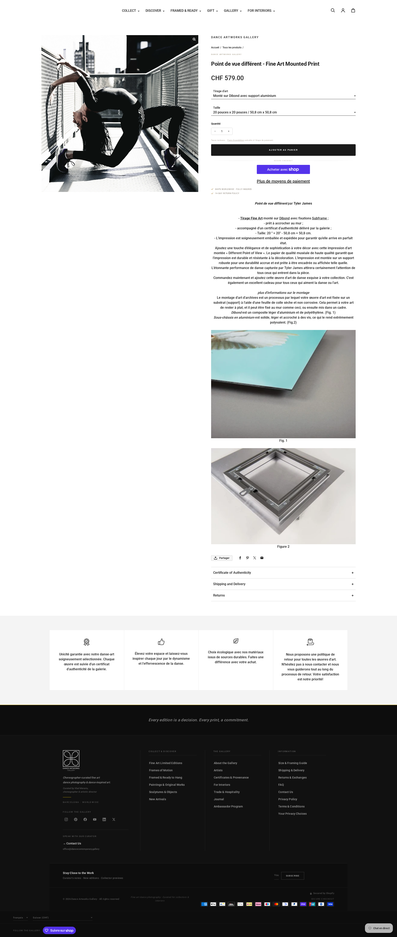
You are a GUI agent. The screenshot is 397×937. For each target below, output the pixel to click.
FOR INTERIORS (260, 11)
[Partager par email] (261, 558)
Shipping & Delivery (291, 770)
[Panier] (353, 10)
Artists (218, 770)
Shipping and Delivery (229, 584)
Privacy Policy (287, 799)
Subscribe (293, 876)
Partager (224, 558)
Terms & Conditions (291, 806)
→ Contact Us (72, 843)
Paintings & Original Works (167, 784)
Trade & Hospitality (227, 792)
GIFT (211, 11)
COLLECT (129, 11)
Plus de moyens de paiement (283, 181)
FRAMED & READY (184, 11)
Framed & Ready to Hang (165, 777)
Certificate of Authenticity (232, 573)
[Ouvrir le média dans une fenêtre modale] (194, 39)
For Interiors (222, 784)
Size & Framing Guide (292, 763)
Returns (219, 595)
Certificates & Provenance (231, 777)
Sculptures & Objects (163, 792)
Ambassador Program (228, 806)
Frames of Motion (161, 770)
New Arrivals (157, 799)
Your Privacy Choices (292, 813)
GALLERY (231, 11)
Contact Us (285, 792)
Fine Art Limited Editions (165, 763)
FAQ (281, 784)
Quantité (215, 123)
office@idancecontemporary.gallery (81, 849)
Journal (219, 799)
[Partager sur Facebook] (240, 558)
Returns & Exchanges (292, 777)
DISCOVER (154, 11)
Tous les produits (232, 47)
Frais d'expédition (235, 140)
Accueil (215, 47)
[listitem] (66, 819)
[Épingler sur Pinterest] (247, 558)
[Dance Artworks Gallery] (96, 760)
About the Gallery (225, 763)
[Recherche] (332, 10)
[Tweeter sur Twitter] (254, 558)
